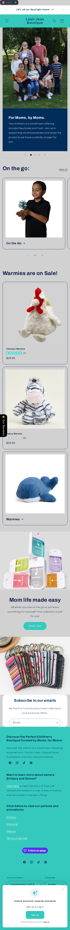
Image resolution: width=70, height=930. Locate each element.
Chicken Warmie (15, 349)
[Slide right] (42, 255)
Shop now (34, 626)
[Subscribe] (57, 723)
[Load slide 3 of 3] (39, 155)
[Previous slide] (25, 154)
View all (63, 169)
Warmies (13, 519)
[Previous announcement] (6, 9)
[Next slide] (44, 154)
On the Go (13, 243)
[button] (7, 21)
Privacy (11, 817)
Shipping (12, 824)
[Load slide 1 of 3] (31, 155)
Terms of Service (17, 838)
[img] (14, 353)
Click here (13, 786)
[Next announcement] (63, 9)
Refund (11, 831)
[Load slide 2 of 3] (35, 155)
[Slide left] (27, 255)
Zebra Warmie (14, 433)
